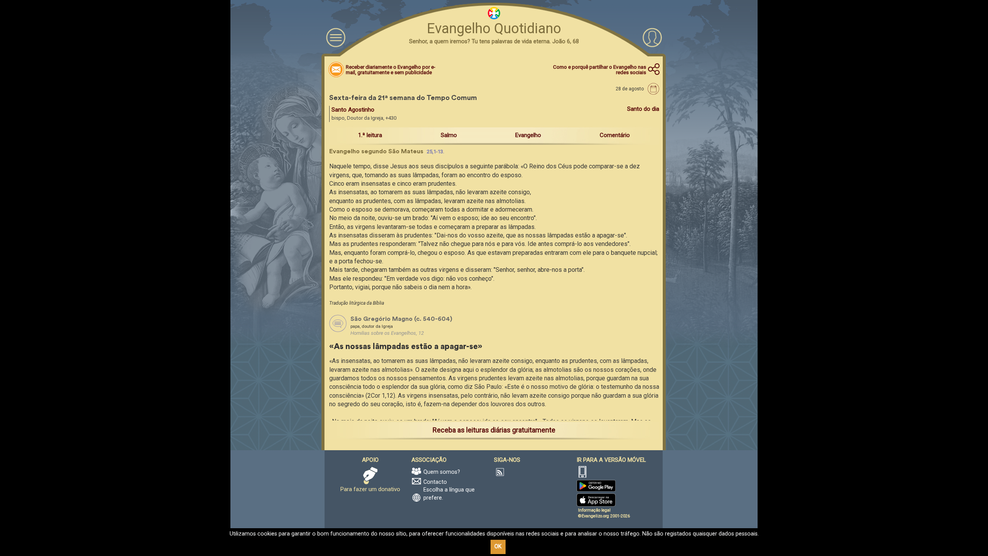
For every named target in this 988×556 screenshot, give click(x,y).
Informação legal (594, 510)
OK (498, 546)
